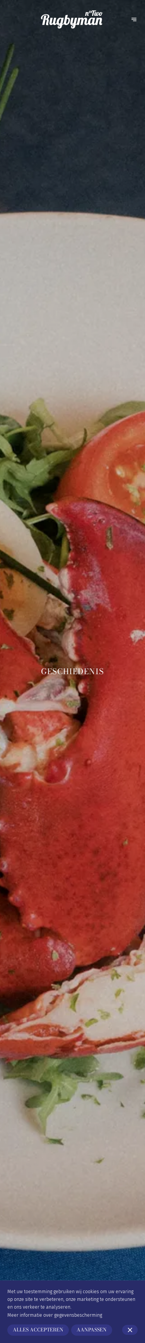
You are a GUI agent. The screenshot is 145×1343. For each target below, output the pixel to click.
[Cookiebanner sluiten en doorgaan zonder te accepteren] (130, 1330)
